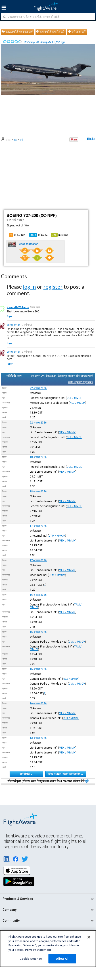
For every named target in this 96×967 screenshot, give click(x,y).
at (60, 234)
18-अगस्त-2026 (38, 457)
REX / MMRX (71, 678)
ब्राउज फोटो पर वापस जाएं (19, 32)
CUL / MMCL (74, 398)
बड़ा (15, 139)
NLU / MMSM (77, 402)
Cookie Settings (31, 958)
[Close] (89, 937)
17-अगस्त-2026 (38, 525)
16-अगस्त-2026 (38, 594)
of (39, 234)
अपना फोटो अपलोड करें (52, 32)
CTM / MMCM (57, 535)
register (53, 286)
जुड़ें (86, 781)
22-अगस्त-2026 (38, 388)
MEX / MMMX (67, 432)
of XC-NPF (18, 234)
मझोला (8, 139)
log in (29, 286)
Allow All (62, 958)
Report (10, 316)
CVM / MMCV (77, 641)
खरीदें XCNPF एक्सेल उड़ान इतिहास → (65, 774)
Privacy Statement (38, 949)
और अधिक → (26, 774)
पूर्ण (21, 139)
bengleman (14, 324)
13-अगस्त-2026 (38, 737)
